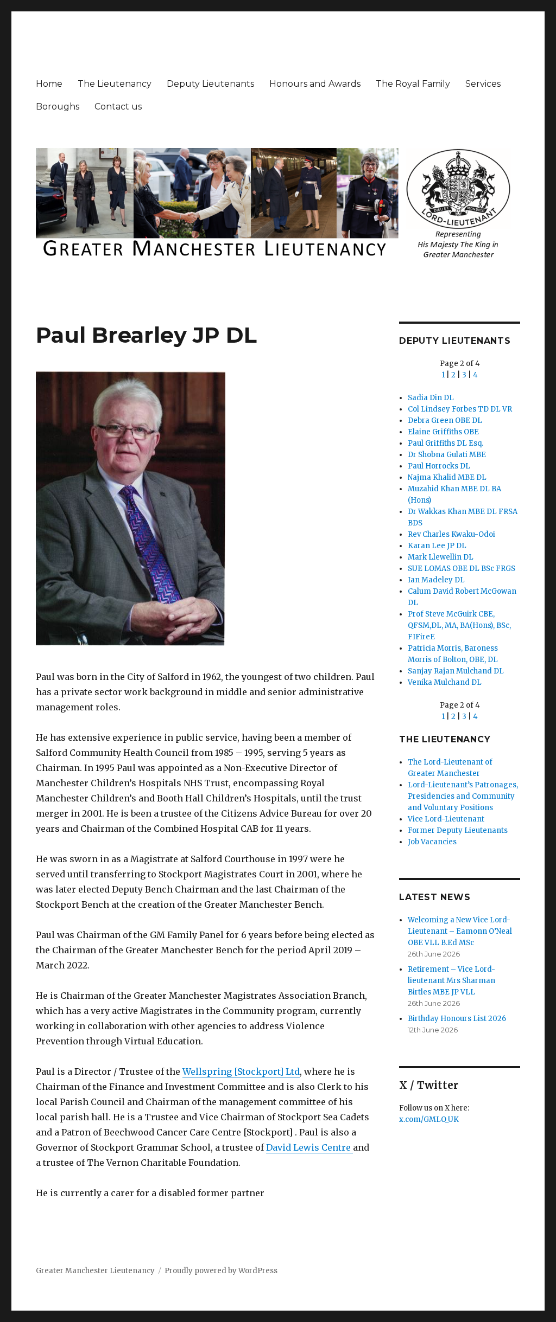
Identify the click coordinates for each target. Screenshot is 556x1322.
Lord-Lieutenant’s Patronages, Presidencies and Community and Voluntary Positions (463, 796)
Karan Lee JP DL (437, 545)
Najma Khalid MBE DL (447, 477)
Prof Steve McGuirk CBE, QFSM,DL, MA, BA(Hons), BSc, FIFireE (459, 625)
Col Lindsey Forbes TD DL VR (460, 409)
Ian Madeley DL (436, 580)
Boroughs (57, 106)
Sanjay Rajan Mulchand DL (456, 671)
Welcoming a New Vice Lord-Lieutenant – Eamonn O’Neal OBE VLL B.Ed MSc (460, 931)
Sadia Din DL (431, 397)
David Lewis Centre (309, 1147)
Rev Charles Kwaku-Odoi (451, 534)
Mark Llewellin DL (440, 557)
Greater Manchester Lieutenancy (95, 1270)
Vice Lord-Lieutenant (446, 819)
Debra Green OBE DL (445, 420)
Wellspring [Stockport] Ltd (241, 1071)
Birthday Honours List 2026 (457, 1018)
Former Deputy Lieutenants (458, 830)
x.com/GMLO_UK (429, 1119)
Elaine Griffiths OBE (443, 432)
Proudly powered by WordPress (221, 1270)
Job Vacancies (432, 841)
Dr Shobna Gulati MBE (447, 454)
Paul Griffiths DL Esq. (445, 443)
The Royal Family (413, 84)
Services (483, 84)
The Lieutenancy (114, 84)
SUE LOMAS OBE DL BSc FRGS (461, 568)
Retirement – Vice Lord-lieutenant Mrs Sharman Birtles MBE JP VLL (451, 981)
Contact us (118, 106)
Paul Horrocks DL (439, 466)
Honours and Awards (315, 84)
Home (49, 84)
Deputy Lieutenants (210, 84)
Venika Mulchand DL (445, 682)
